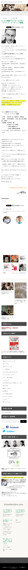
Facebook (12, 565)
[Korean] (12, 327)
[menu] (26, 2)
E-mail (8, 487)
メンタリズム (5, 380)
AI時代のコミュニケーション (8, 361)
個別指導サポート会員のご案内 (7, 521)
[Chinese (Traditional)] (3, 327)
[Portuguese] (13, 327)
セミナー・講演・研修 (7, 377)
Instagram (15, 565)
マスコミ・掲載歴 (6, 547)
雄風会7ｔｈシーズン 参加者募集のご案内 (7, 524)
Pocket (22, 27)
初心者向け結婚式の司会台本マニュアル (7, 515)
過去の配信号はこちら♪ (14, 448)
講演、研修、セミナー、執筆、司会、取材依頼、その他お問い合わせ (7, 541)
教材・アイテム (6, 402)
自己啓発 (4, 391)
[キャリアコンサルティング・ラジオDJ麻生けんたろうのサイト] (14, 505)
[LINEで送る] (17, 27)
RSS (18, 565)
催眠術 (5, 212)
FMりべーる (5, 363)
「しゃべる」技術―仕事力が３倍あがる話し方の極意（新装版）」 (13, 352)
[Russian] (15, 327)
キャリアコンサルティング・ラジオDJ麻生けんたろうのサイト (16, 568)
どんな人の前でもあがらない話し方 (9, 372)
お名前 (11, 486)
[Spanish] (16, 327)
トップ (4, 399)
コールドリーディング (7, 211)
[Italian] (9, 327)
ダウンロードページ (6, 396)
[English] (4, 327)
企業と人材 (5, 385)
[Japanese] (11, 327)
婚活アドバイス (6, 388)
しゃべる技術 (5, 369)
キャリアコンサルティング (8, 374)
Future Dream (16, 450)
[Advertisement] (14, 240)
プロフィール (5, 545)
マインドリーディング (16, 211)
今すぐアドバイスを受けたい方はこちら (9, 495)
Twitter (10, 565)
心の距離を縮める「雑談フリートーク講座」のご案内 (20, 302)
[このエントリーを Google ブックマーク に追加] (12, 27)
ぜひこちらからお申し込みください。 (16, 161)
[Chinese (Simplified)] (2, 327)
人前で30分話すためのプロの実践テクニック (11, 382)
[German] (7, 327)
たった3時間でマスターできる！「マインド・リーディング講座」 (7, 528)
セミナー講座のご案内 (13, 18)
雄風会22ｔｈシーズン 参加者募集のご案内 (7, 317)
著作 (17, 520)
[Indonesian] (8, 327)
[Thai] (17, 327)
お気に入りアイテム (6, 366)
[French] (6, 327)
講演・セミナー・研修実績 (7, 550)
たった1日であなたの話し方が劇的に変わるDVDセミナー (7, 511)
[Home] (1, 12)
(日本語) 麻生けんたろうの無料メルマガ (6, 292)
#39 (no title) (18, 522)
